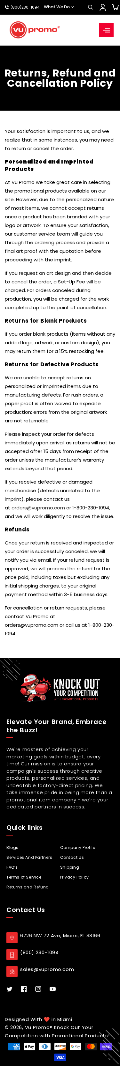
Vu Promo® (39, 1027)
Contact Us (72, 857)
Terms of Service (24, 877)
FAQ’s (12, 867)
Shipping (69, 867)
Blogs (12, 847)
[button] (90, 7)
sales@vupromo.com (47, 969)
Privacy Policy (74, 877)
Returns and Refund (27, 887)
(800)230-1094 (25, 7)
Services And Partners (29, 857)
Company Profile (77, 847)
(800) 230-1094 (39, 952)
